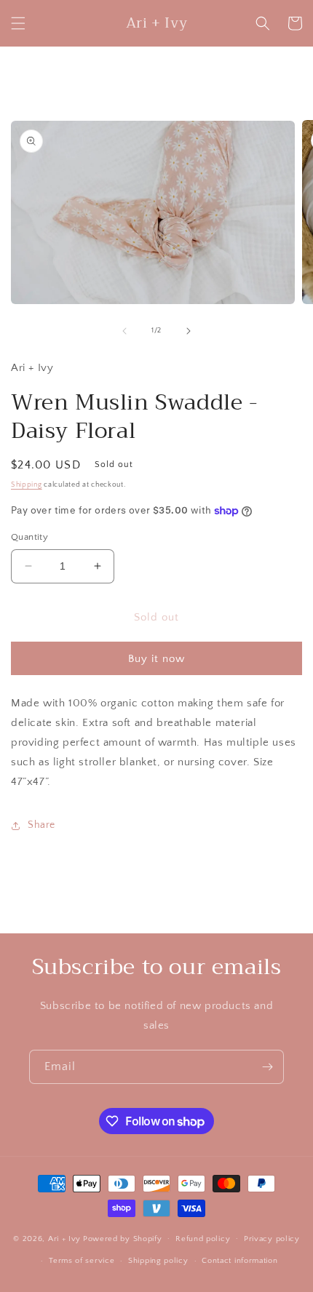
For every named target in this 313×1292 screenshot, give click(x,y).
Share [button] (41, 825)
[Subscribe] (267, 1067)
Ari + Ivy (64, 1238)
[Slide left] (124, 331)
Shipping (26, 485)
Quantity (29, 537)
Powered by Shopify (122, 1238)
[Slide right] (189, 331)
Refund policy (202, 1239)
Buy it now (156, 659)
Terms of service (81, 1260)
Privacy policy (272, 1239)
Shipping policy (158, 1260)
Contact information (239, 1260)
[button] (18, 23)
